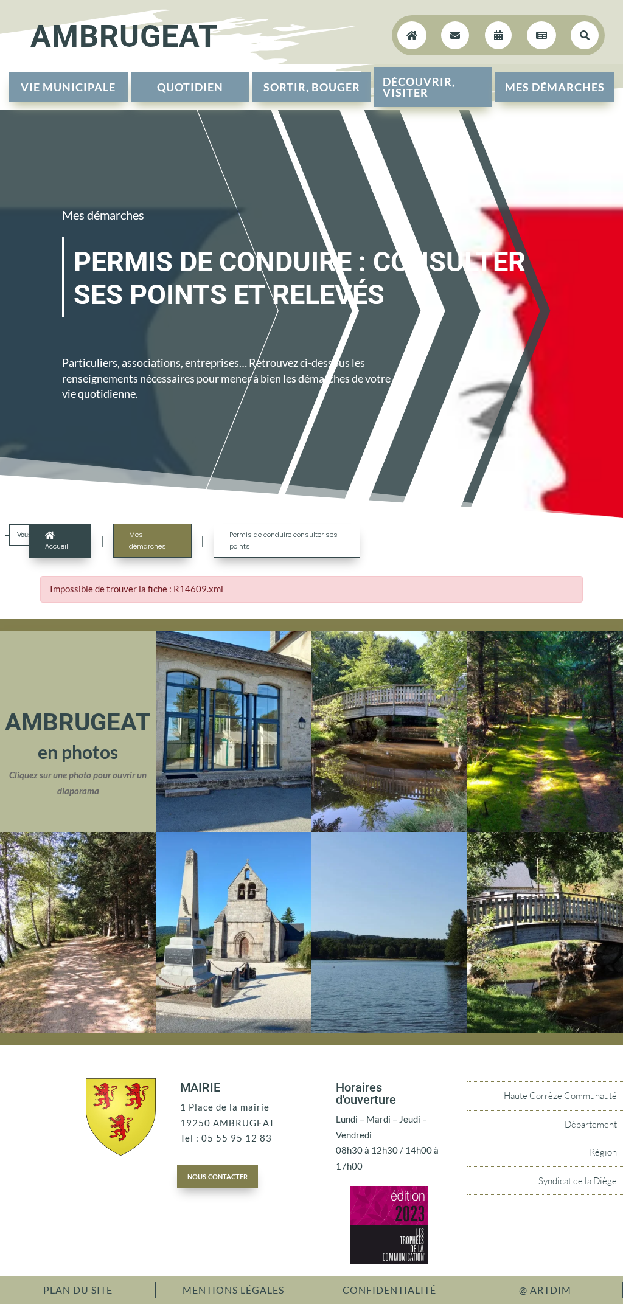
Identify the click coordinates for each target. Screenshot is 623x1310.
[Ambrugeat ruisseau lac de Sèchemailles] (545, 1029)
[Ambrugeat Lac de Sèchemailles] (389, 1029)
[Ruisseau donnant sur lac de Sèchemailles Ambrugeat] (389, 828)
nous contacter (217, 1175)
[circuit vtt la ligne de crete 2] (545, 828)
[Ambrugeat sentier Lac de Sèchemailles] (78, 1029)
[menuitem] (68, 87)
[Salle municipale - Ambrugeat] (234, 828)
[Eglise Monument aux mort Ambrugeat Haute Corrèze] (234, 1029)
